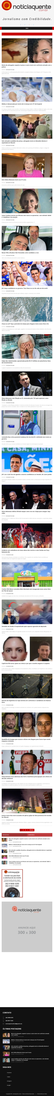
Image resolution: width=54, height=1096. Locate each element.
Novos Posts (6, 834)
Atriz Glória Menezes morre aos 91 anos (14, 180)
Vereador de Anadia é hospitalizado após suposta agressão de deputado (24, 626)
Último (32, 830)
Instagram (9, 1081)
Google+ (9, 1085)
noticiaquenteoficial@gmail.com (14, 1023)
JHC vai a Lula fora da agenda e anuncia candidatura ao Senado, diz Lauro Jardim (27, 474)
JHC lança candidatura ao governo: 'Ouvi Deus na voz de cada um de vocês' (25, 288)
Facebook (9, 1072)
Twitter (8, 1076)
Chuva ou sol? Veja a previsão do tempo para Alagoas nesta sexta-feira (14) (25, 324)
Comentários (31, 834)
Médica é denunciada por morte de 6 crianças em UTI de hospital (22, 104)
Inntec (46, 1093)
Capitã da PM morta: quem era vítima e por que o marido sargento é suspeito (26, 663)
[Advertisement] (27, 977)
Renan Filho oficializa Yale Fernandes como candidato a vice (20, 253)
